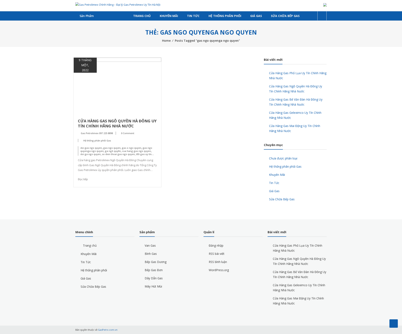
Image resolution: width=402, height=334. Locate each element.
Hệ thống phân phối (225, 16)
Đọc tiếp (83, 179)
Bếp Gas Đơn (154, 270)
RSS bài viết (216, 254)
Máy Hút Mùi (153, 286)
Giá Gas (256, 16)
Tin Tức (193, 16)
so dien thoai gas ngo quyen (118, 154)
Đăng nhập (216, 245)
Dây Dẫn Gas (154, 278)
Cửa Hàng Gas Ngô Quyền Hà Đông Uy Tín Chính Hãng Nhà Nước (117, 123)
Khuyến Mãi (169, 16)
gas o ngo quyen (131, 147)
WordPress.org (219, 270)
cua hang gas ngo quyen (136, 151)
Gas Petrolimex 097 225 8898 (97, 133)
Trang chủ (142, 16)
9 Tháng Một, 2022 (85, 65)
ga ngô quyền (113, 151)
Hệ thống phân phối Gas (97, 140)
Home (166, 41)
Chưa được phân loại (283, 158)
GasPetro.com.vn (107, 329)
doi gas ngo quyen (91, 147)
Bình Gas (151, 254)
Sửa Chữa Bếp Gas (285, 16)
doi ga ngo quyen (90, 154)
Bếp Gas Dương (155, 262)
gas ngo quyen (112, 147)
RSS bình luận (218, 262)
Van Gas (150, 245)
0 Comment (127, 133)
